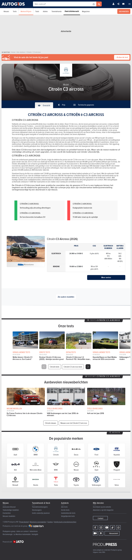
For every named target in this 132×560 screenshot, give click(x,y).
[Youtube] (107, 527)
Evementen (7, 513)
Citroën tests (54, 366)
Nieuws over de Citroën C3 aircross (73, 423)
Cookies (50, 522)
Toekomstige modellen (11, 510)
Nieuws (6, 11)
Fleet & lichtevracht (72, 11)
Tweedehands (57, 11)
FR (129, 4)
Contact (100, 518)
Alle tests (64, 507)
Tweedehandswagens (40, 507)
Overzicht (46, 105)
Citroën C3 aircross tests (73, 366)
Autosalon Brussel (9, 507)
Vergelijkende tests (68, 516)
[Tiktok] (112, 527)
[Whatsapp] (118, 527)
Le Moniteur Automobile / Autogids (26, 534)
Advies (45, 11)
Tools (37, 11)
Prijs (63, 104)
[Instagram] (101, 527)
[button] (88, 366)
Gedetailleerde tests (68, 513)
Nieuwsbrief (113, 533)
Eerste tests (65, 510)
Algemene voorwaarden (38, 522)
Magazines (86, 11)
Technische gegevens (86, 104)
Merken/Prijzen (26, 11)
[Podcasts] (101, 533)
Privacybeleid (24, 522)
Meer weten (106, 277)
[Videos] (95, 533)
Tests (15, 11)
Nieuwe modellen (9, 516)
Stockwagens (37, 510)
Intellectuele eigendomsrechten (65, 522)
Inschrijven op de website (102, 507)
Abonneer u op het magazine (103, 510)
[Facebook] (95, 527)
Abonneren (124, 11)
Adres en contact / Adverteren (27, 531)
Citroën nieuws (50, 423)
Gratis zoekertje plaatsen (41, 513)
